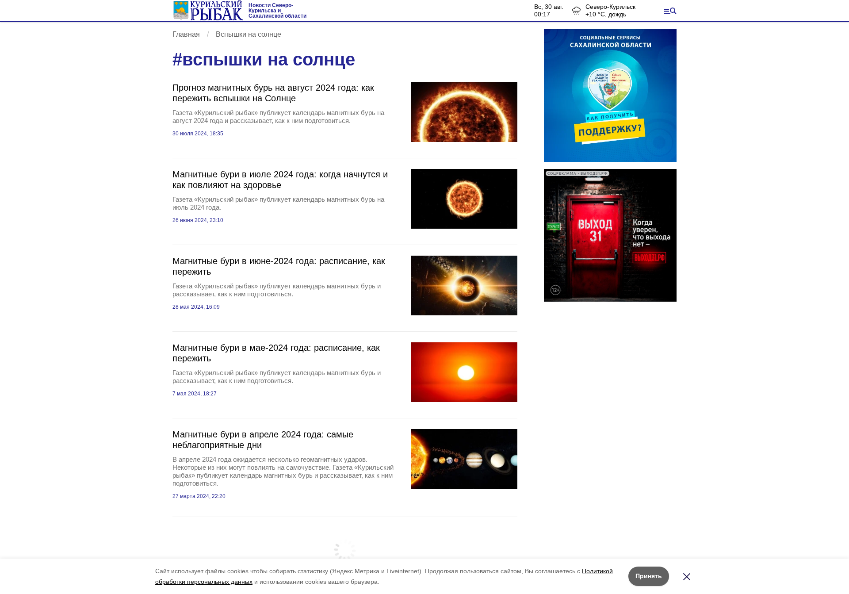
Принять (648, 575)
